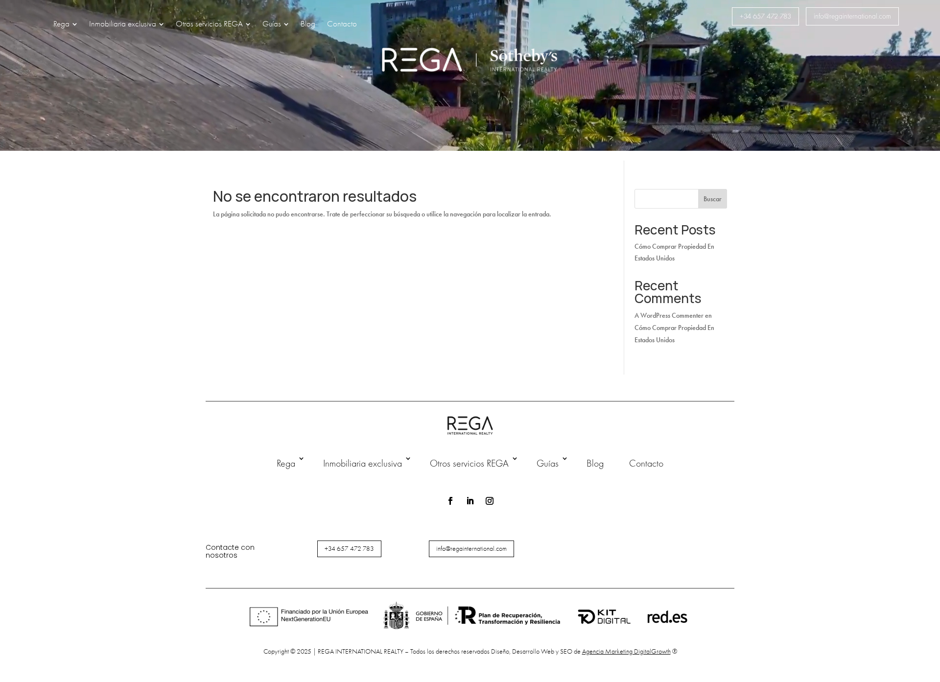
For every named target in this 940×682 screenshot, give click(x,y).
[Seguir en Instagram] (489, 501)
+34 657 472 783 (765, 16)
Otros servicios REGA (469, 463)
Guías (548, 463)
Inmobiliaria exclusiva (362, 463)
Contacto (646, 463)
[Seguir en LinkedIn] (470, 501)
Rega (286, 463)
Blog (595, 463)
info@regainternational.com (852, 16)
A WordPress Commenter (669, 315)
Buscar (713, 199)
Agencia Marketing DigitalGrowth (626, 651)
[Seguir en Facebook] (450, 501)
